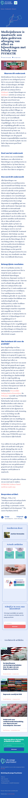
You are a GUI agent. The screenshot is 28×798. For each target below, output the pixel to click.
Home (2, 9)
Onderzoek (8, 9)
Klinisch (14, 9)
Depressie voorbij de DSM (12, 694)
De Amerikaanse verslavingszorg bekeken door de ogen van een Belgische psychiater (12, 666)
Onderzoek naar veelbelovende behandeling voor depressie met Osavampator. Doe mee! (13, 722)
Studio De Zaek (11, 794)
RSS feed (3, 769)
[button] (15, 2)
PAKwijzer (5, 396)
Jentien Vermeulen (17, 534)
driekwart (4, 92)
